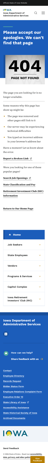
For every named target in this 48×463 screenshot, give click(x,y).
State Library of (14, 402)
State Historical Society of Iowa (20, 413)
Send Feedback (11, 448)
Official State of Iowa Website (15, 3)
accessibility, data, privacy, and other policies (22, 456)
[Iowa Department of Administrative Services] (10, 10)
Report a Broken (16, 158)
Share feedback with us (25, 359)
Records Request (12, 381)
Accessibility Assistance (16, 407)
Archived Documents (14, 418)
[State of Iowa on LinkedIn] (6, 336)
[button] (37, 459)
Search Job (15, 178)
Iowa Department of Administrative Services (16, 14)
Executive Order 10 (13, 397)
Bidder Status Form (13, 386)
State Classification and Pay (19, 184)
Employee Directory (13, 376)
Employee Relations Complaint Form (22, 391)
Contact (7, 370)
